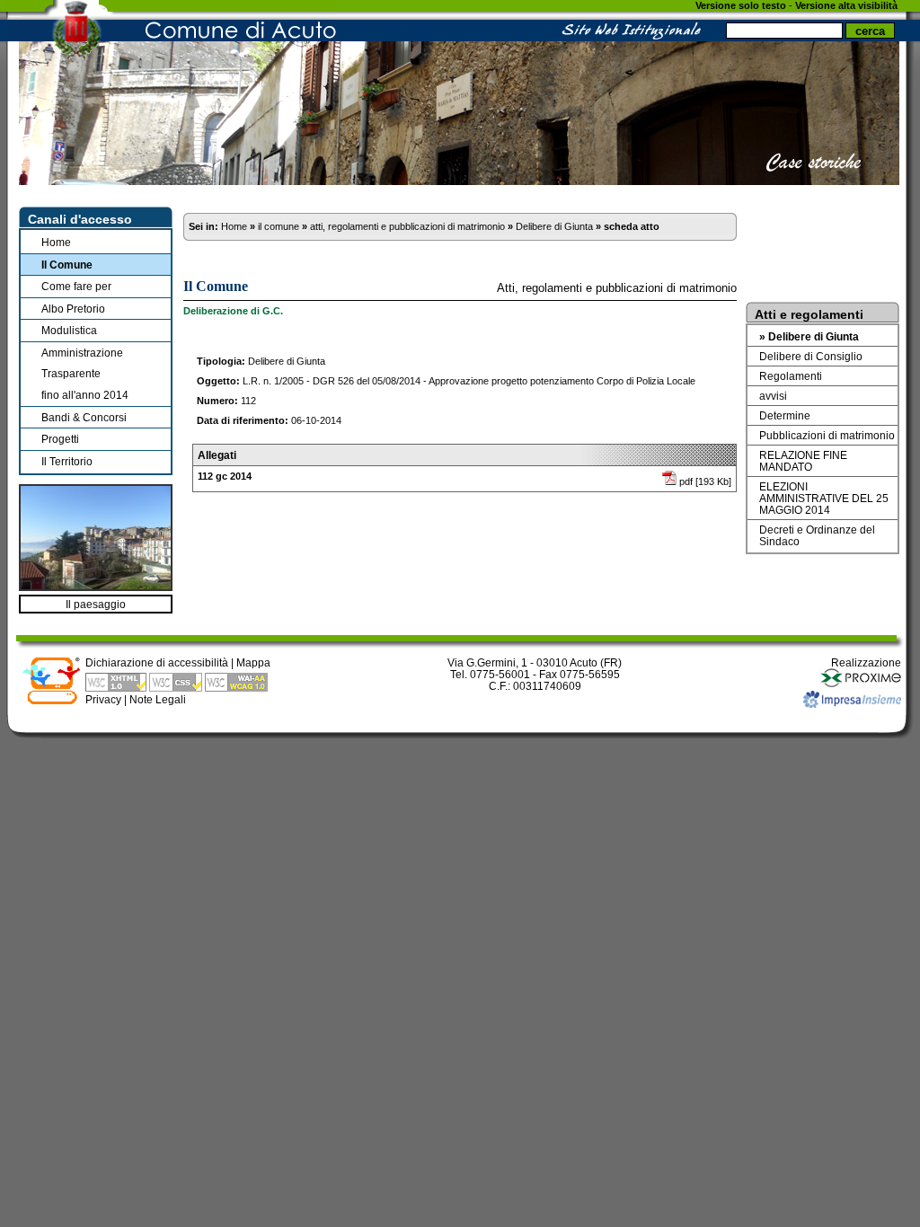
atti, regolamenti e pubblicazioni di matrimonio (407, 226)
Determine (784, 415)
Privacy (103, 699)
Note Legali (157, 699)
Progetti (60, 439)
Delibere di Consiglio (810, 356)
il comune (278, 226)
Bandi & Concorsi (84, 417)
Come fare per (76, 286)
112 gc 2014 (225, 476)
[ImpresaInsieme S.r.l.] (852, 704)
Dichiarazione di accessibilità (156, 662)
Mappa (253, 662)
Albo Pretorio (73, 308)
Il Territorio (67, 461)
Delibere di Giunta (554, 226)
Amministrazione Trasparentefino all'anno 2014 (84, 374)
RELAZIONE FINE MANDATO (803, 460)
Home (56, 242)
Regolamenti (790, 376)
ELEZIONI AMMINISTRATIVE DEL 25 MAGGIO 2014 (824, 498)
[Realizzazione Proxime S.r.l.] (860, 685)
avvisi (773, 396)
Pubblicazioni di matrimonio (827, 435)
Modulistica (69, 330)
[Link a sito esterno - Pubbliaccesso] (51, 701)
